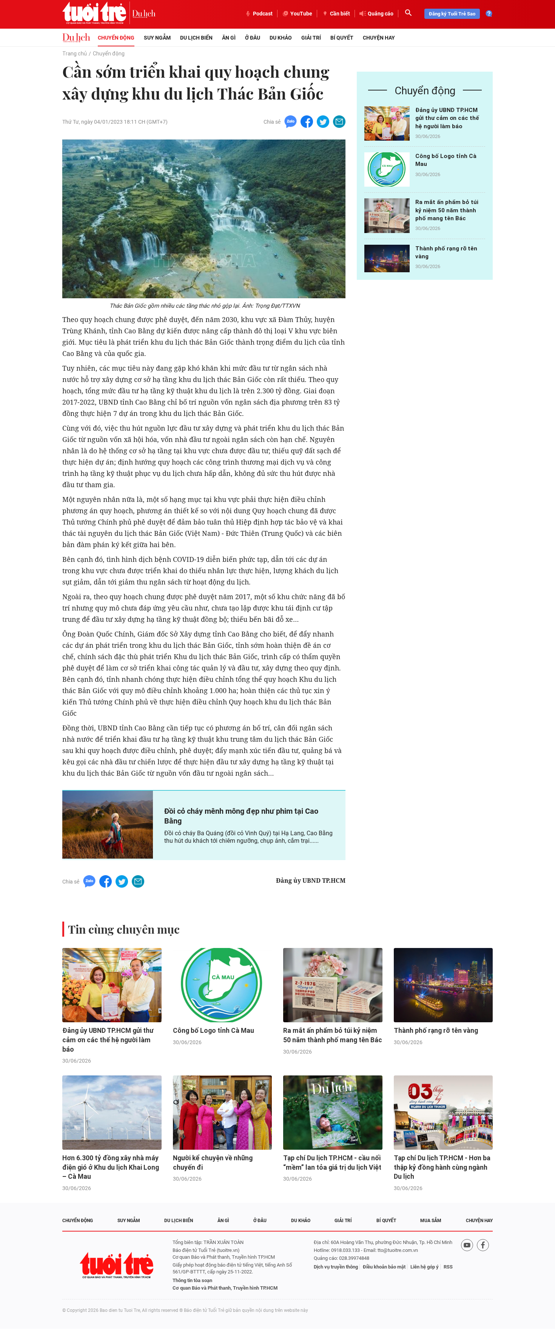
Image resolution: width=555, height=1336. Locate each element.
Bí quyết (341, 38)
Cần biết (340, 14)
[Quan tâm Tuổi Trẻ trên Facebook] (483, 1265)
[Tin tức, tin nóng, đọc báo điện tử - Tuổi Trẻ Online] (97, 14)
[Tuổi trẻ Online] (117, 1265)
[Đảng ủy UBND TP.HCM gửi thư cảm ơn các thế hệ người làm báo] (387, 123)
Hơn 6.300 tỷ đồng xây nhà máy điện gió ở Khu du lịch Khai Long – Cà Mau (110, 1167)
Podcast (263, 14)
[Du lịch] (144, 13)
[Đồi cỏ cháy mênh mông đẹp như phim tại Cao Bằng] (107, 825)
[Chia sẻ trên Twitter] (323, 121)
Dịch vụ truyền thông (336, 1267)
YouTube (301, 14)
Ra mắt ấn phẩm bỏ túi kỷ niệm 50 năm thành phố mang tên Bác (446, 210)
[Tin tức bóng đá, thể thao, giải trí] (76, 37)
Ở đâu (252, 38)
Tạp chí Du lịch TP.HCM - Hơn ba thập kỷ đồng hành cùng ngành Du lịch (442, 1167)
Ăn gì (229, 38)
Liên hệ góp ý (424, 1267)
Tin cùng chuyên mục (124, 929)
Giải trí (311, 38)
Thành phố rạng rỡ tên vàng (436, 1030)
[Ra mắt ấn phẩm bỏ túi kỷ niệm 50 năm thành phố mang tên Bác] (387, 215)
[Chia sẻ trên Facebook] (307, 121)
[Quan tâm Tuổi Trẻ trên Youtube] (467, 1265)
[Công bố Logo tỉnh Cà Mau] (387, 169)
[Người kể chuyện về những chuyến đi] (222, 1112)
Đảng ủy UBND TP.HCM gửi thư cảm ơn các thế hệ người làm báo (447, 118)
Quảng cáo (380, 14)
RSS (448, 1267)
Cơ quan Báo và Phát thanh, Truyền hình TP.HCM (225, 1288)
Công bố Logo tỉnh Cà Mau (213, 1030)
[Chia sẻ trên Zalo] (290, 121)
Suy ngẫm (157, 38)
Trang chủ (74, 54)
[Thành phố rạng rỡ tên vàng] (387, 262)
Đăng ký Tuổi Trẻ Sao (452, 14)
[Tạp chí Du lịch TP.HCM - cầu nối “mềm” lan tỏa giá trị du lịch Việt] (332, 1112)
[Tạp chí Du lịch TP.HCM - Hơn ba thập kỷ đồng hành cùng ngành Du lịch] (443, 1112)
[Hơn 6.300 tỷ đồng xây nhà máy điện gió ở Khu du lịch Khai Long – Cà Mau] (112, 1112)
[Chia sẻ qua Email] (339, 121)
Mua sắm (430, 1220)
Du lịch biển (196, 38)
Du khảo (281, 38)
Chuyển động (116, 38)
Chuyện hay (379, 38)
